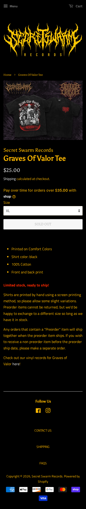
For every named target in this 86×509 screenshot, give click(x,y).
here (15, 364)
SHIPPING (43, 446)
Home (7, 74)
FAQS (43, 463)
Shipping (9, 178)
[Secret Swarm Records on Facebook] (38, 411)
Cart (79, 6)
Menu (13, 6)
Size (6, 202)
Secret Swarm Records (47, 476)
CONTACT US (43, 430)
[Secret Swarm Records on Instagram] (47, 411)
